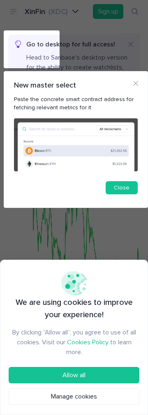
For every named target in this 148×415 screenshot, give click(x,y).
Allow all (74, 375)
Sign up (108, 11)
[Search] (134, 11)
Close (122, 187)
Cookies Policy (88, 342)
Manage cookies (74, 396)
